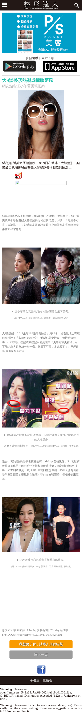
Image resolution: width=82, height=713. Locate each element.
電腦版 (47, 680)
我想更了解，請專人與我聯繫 (41, 644)
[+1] (60, 174)
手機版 (35, 680)
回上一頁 (41, 654)
